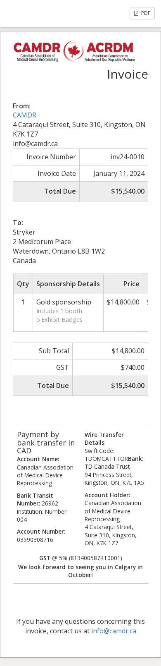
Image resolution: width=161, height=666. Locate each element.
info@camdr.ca (113, 630)
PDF (145, 13)
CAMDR (24, 115)
